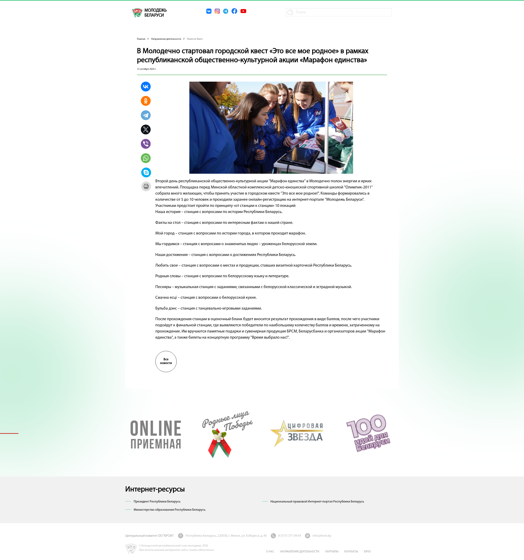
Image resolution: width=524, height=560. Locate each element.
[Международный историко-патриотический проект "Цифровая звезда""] (297, 433)
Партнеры (331, 551)
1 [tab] (9, 433)
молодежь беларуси (156, 13)
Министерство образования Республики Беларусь (170, 510)
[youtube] (243, 11)
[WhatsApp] (146, 158)
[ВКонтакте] (146, 86)
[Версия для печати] (146, 186)
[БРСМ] (137, 13)
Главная (141, 39)
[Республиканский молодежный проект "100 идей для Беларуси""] (368, 433)
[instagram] (217, 11)
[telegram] (225, 11)
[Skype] (146, 172)
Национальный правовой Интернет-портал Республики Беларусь (317, 501)
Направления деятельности (166, 39)
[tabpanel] (155, 433)
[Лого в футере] (131, 549)
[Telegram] (146, 115)
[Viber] (146, 144)
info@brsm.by (322, 535)
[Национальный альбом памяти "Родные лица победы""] (226, 433)
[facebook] (234, 11)
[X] (146, 129)
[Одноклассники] (146, 101)
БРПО (367, 551)
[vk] (208, 11)
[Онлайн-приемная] (155, 433)
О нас (270, 551)
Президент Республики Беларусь (157, 501)
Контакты (351, 551)
